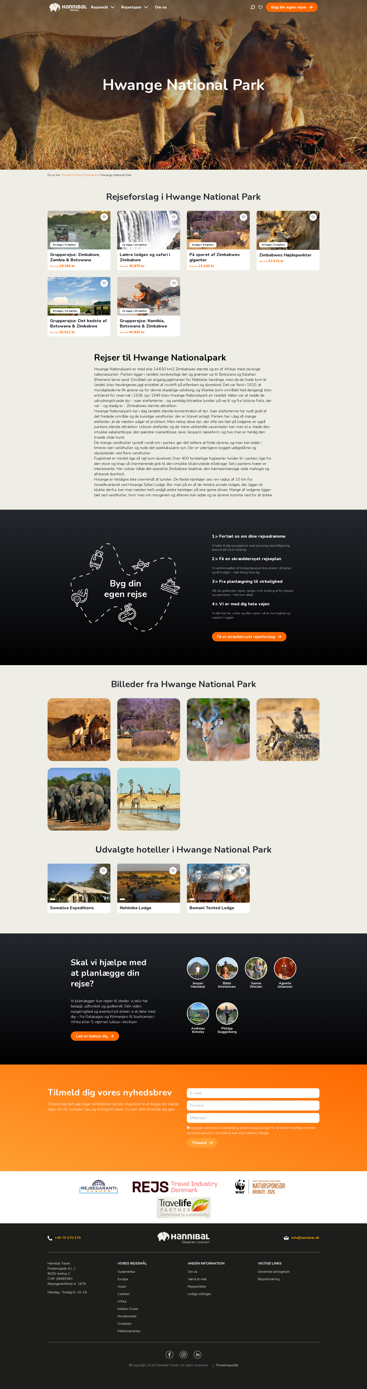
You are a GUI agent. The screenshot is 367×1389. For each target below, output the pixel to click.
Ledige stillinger (199, 1294)
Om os (161, 7)
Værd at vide (197, 1279)
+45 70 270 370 (68, 1237)
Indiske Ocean (128, 1308)
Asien (122, 1286)
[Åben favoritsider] (260, 7)
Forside (67, 175)
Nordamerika (127, 1316)
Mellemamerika (129, 1331)
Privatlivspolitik (227, 1365)
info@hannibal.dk (305, 1237)
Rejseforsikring (268, 1279)
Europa (123, 1279)
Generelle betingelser (274, 1271)
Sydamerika (126, 1271)
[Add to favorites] (104, 217)
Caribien (124, 1294)
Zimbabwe (92, 175)
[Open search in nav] (253, 7)
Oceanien (124, 1323)
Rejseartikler (197, 1286)
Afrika (78, 175)
